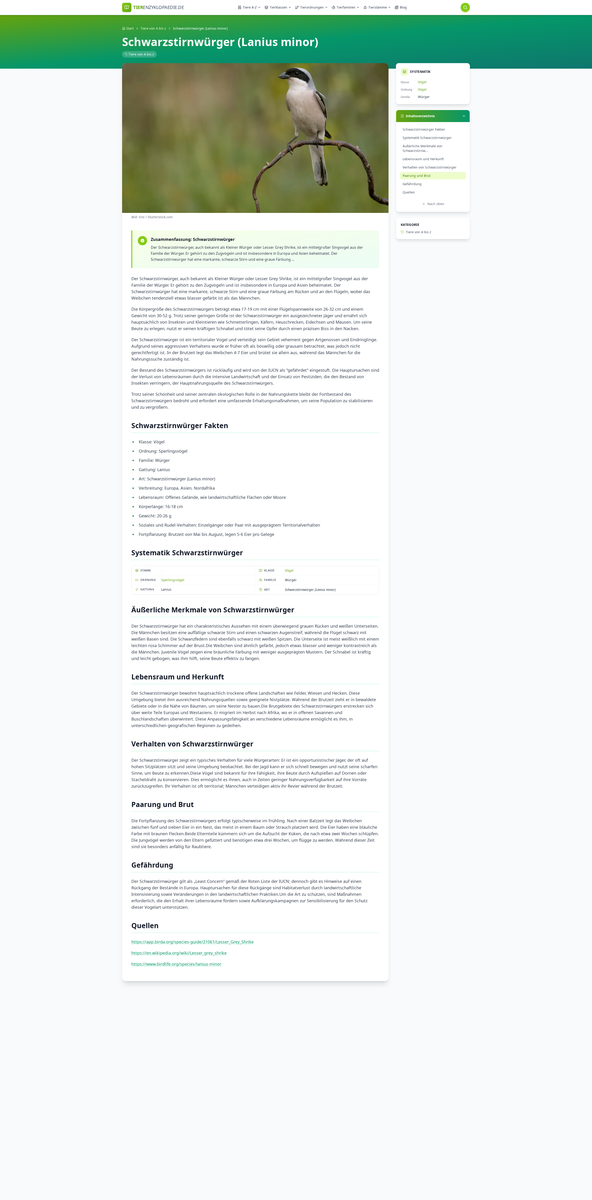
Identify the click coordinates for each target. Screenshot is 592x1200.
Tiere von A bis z (153, 28)
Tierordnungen (312, 7)
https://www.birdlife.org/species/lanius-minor (176, 964)
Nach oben (435, 204)
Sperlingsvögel (172, 580)
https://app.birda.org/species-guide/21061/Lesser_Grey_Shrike (192, 942)
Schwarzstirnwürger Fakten (424, 129)
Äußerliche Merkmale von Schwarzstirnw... (422, 148)
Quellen (409, 192)
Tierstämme (377, 7)
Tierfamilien (346, 7)
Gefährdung (412, 184)
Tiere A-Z (250, 7)
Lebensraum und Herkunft (423, 159)
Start (130, 28)
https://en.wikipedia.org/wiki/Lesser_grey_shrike (179, 953)
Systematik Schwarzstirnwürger (427, 137)
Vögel (289, 570)
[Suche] (465, 7)
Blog (403, 7)
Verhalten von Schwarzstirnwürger (429, 167)
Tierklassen (278, 7)
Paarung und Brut (417, 175)
